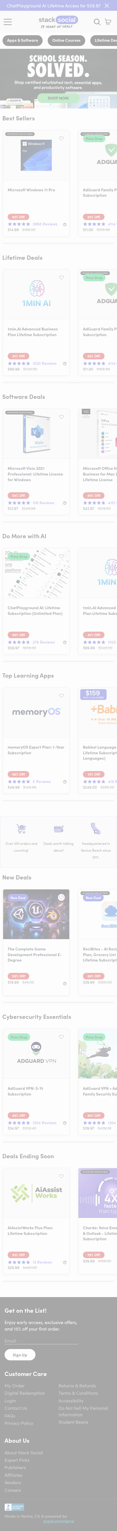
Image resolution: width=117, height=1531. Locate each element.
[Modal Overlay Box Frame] (58, 766)
